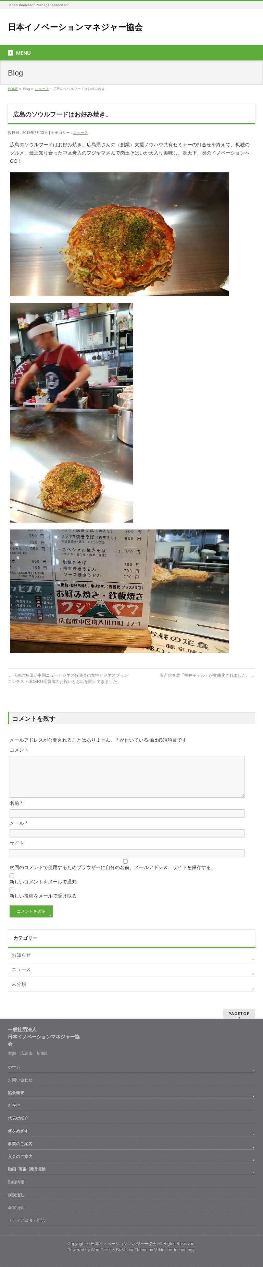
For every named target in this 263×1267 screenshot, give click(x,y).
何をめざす (18, 1131)
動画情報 (16, 1181)
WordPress (101, 1249)
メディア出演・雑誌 (26, 1220)
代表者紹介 (18, 1118)
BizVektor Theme (132, 1249)
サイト (17, 843)
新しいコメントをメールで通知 (43, 881)
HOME (13, 89)
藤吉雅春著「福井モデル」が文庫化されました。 (207, 675)
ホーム (14, 1066)
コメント (19, 750)
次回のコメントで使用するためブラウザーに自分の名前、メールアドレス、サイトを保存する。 (113, 867)
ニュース (42, 89)
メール (18, 823)
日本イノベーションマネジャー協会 (75, 27)
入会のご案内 (20, 1156)
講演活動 (16, 1194)
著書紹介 (16, 1207)
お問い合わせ (20, 1079)
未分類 (19, 984)
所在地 (14, 1105)
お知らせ (21, 955)
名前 (16, 803)
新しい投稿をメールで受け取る (43, 896)
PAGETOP (239, 1013)
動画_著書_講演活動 (27, 1169)
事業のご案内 (20, 1143)
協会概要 (16, 1092)
